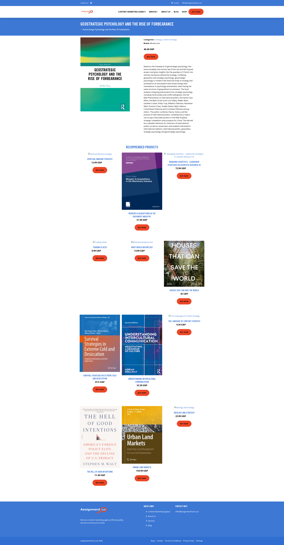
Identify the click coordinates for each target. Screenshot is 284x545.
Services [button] (153, 12)
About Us (165, 12)
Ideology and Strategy (184, 412)
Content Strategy (170, 39)
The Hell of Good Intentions (100, 471)
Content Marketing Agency (132, 12)
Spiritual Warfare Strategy (100, 159)
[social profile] (91, 3)
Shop (184, 12)
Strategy (158, 39)
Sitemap (199, 541)
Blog (176, 12)
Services (151, 521)
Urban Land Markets (142, 467)
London (176, 3)
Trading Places (100, 247)
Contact (160, 541)
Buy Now (151, 57)
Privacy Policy (188, 541)
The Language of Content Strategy (184, 321)
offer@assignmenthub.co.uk (192, 3)
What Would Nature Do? (142, 247)
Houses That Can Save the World (184, 290)
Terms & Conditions (173, 541)
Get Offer (196, 12)
